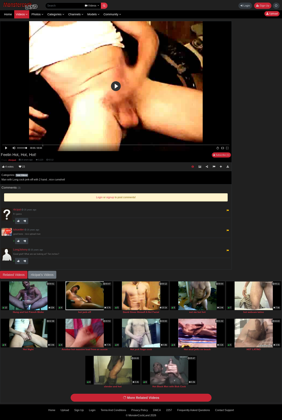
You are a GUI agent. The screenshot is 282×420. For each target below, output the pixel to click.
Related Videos (14, 275)
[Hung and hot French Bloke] (28, 295)
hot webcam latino (253, 312)
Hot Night (28, 349)
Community (111, 14)
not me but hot (197, 312)
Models (92, 14)
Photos (36, 14)
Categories (54, 14)
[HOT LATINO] (253, 333)
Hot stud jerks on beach (197, 349)
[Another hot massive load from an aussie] (84, 333)
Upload (273, 13)
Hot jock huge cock (141, 349)
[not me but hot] (197, 295)
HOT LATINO (254, 349)
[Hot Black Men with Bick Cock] (169, 370)
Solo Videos (21, 175)
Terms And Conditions (113, 410)
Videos (21, 14)
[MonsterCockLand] (19, 5)
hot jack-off (84, 312)
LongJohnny (20, 249)
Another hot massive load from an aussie (85, 349)
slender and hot (113, 386)
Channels (74, 14)
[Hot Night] (28, 333)
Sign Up (264, 5)
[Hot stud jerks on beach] (197, 333)
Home (8, 14)
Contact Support (224, 410)
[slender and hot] (112, 370)
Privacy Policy (139, 410)
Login (246, 5)
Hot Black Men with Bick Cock (169, 386)
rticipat (17, 209)
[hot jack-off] (84, 295)
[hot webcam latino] (253, 295)
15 (23, 166)
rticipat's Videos (42, 275)
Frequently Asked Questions (193, 410)
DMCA (157, 410)
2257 (169, 410)
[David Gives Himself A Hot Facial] (140, 295)
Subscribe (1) (222, 155)
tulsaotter (18, 229)
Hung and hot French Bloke (28, 312)
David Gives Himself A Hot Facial (141, 312)
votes (9, 166)
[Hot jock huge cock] (140, 333)
